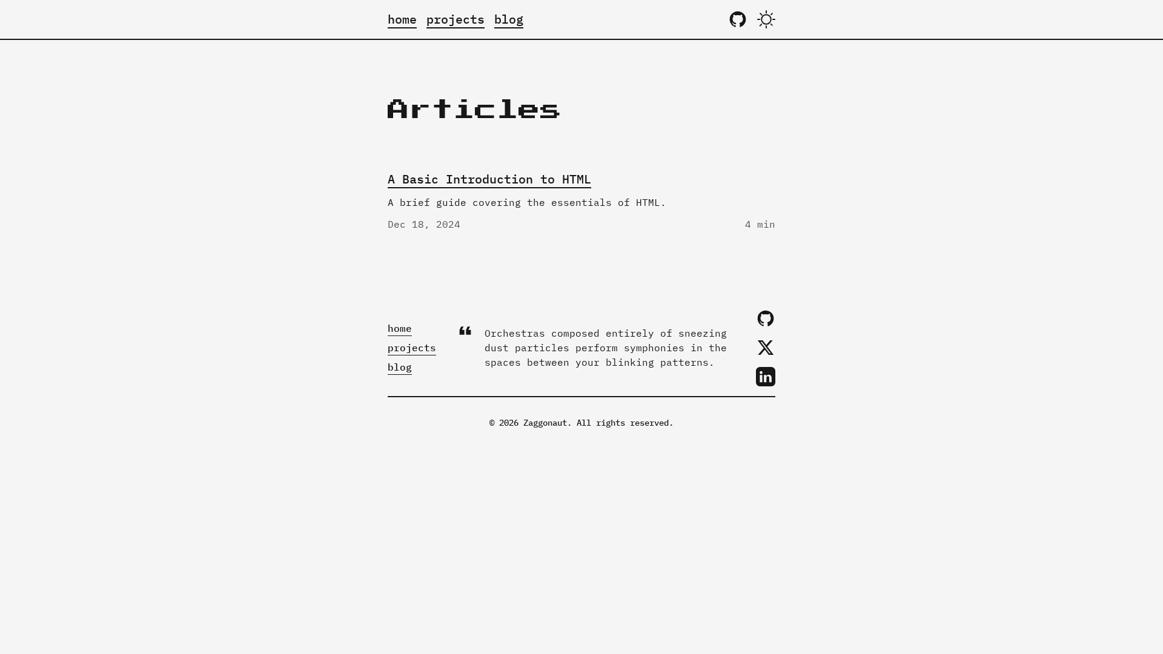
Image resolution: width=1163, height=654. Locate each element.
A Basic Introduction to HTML (489, 179)
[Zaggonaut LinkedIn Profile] (765, 376)
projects (455, 19)
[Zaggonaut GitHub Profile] (737, 19)
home (402, 19)
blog (508, 19)
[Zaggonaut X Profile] (765, 347)
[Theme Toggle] (766, 19)
